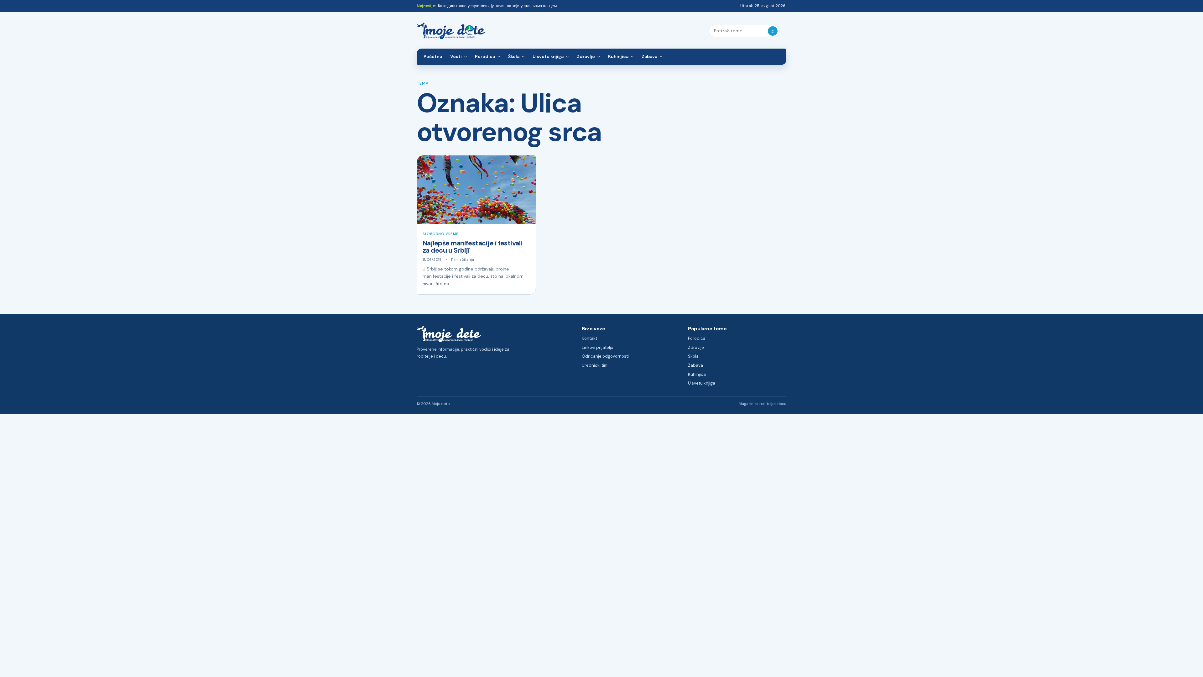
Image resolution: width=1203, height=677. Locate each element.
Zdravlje (586, 56)
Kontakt (589, 338)
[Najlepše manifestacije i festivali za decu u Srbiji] (476, 189)
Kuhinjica (618, 56)
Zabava (649, 56)
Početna (433, 56)
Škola (513, 56)
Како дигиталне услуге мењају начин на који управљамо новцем (497, 5)
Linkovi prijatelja (597, 347)
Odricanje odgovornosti (605, 356)
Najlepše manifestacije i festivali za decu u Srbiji (472, 247)
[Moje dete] (451, 31)
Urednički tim (594, 365)
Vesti (456, 56)
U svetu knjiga (548, 56)
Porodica (485, 56)
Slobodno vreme (441, 234)
